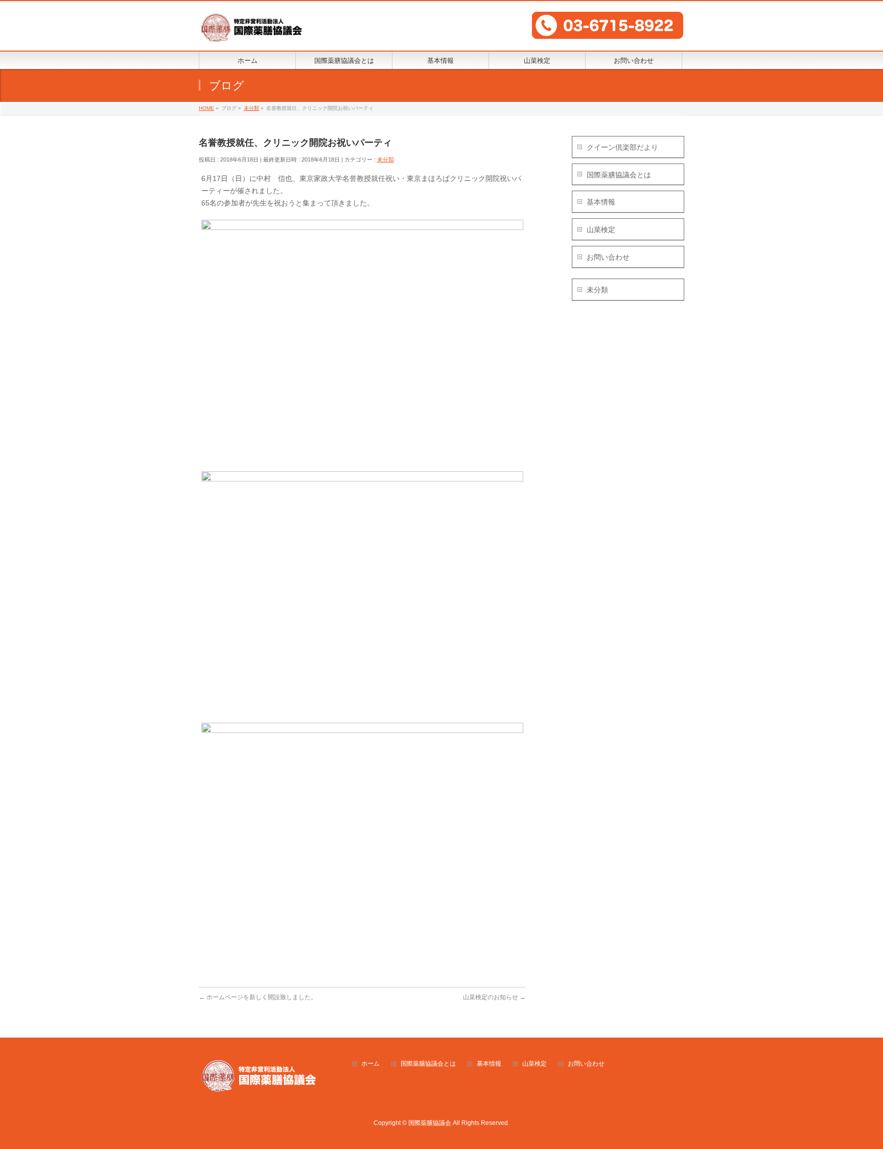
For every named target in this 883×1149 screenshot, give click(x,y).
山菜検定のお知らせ (494, 997)
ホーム (370, 1064)
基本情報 (601, 202)
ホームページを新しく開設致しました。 (258, 997)
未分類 (385, 159)
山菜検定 (601, 229)
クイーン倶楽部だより (622, 147)
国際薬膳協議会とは (619, 175)
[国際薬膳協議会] (251, 31)
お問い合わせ (608, 257)
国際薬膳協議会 (429, 1123)
